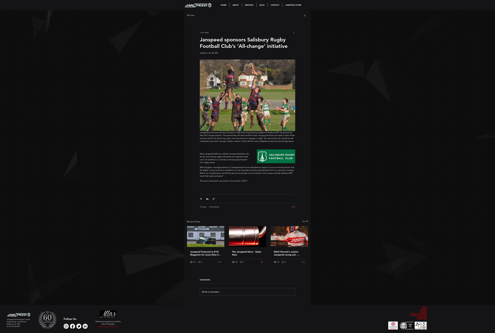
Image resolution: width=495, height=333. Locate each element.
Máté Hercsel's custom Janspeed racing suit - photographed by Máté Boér (289, 253)
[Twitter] (78, 326)
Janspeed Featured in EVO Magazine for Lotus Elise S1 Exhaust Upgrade (205, 253)
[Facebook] (72, 326)
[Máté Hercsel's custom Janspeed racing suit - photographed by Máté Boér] (289, 236)
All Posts (190, 15)
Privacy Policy (422, 317)
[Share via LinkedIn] (207, 199)
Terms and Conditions (419, 313)
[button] (305, 15)
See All (305, 221)
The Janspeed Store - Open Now (246, 253)
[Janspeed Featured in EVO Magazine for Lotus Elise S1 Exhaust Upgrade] (205, 236)
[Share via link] (213, 199)
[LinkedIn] (85, 326)
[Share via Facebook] (201, 199)
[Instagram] (66, 326)
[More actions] (293, 32)
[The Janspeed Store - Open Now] (247, 236)
